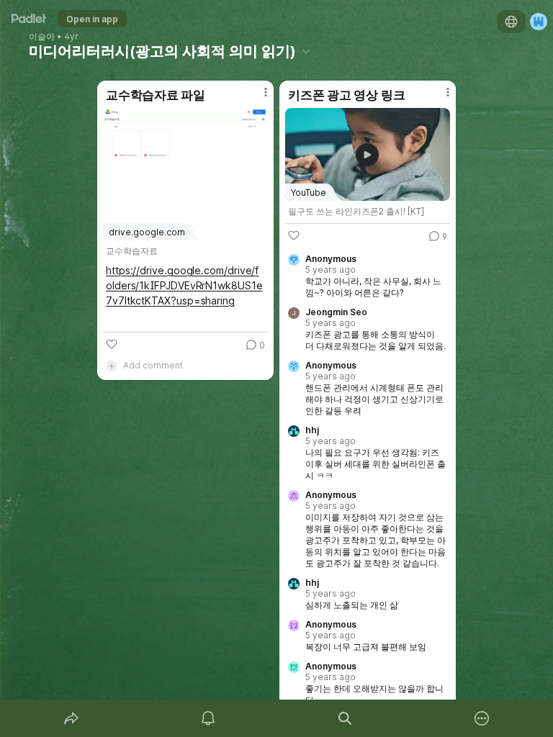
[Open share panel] (71, 718)
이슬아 (42, 37)
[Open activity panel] (208, 718)
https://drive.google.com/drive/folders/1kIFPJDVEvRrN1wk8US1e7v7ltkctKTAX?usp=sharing (184, 285)
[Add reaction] (111, 344)
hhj (312, 430)
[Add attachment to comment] (111, 365)
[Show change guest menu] (538, 21)
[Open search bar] (345, 718)
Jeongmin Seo (336, 312)
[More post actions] (256, 98)
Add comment (153, 365)
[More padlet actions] (481, 718)
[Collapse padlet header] (306, 51)
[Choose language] (511, 21)
